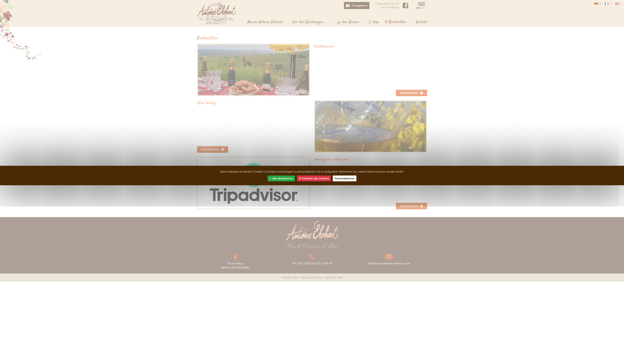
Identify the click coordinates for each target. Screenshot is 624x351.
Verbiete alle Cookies (315, 178)
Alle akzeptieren (282, 178)
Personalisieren (344, 178)
